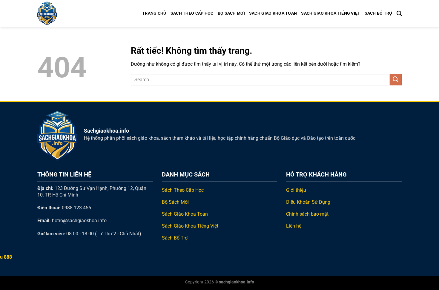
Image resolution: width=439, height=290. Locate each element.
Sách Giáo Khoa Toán (273, 13)
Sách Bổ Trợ (378, 13)
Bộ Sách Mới (231, 13)
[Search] (399, 13)
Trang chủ (154, 13)
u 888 (6, 257)
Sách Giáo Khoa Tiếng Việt (330, 13)
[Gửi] (396, 79)
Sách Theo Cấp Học (192, 13)
